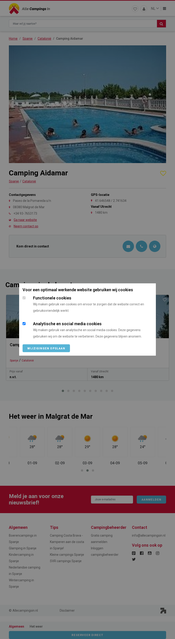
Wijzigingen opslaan (46, 348)
